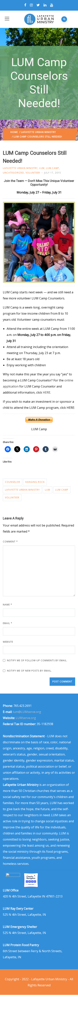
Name (7, 604)
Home (14, 132)
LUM (41, 168)
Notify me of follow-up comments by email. (37, 660)
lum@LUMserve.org (27, 712)
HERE (46, 392)
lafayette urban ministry (22, 489)
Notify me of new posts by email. (29, 670)
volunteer (12, 497)
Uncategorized (13, 172)
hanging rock (35, 482)
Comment (10, 541)
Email (7, 623)
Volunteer (33, 172)
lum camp (61, 489)
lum (47, 489)
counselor (12, 482)
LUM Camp (52, 168)
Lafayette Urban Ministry (38, 132)
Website (8, 641)
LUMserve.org (26, 718)
